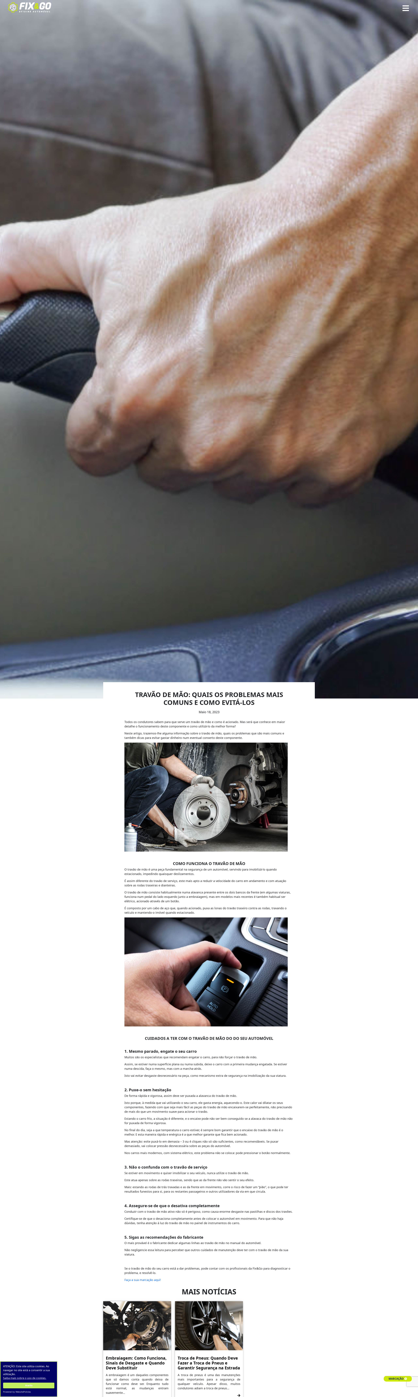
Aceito (28, 1385)
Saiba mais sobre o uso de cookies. (24, 1378)
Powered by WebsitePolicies (17, 1392)
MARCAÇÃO (396, 1378)
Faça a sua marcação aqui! (142, 1280)
